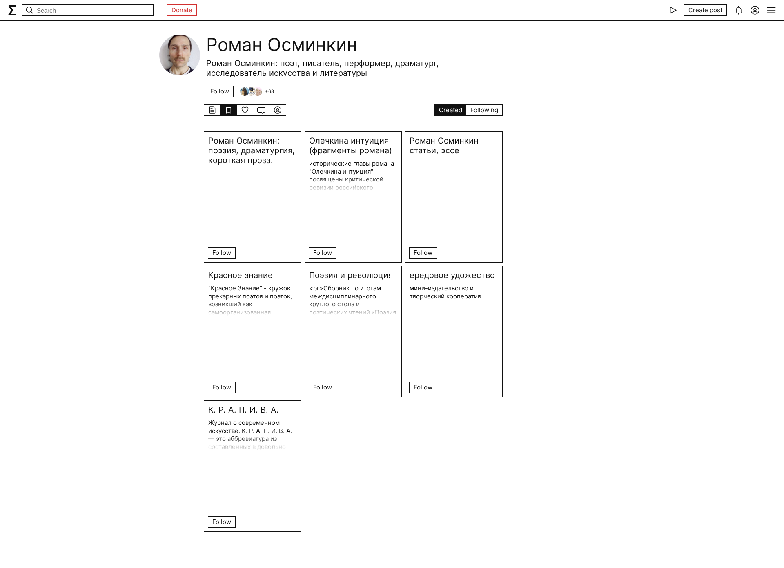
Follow (219, 91)
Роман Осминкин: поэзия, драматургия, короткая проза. (251, 150)
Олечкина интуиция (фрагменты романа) (350, 145)
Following (484, 110)
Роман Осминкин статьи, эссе (444, 145)
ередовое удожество (452, 275)
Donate (182, 10)
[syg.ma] (12, 10)
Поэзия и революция (351, 275)
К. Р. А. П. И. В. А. (243, 410)
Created (450, 110)
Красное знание (240, 275)
